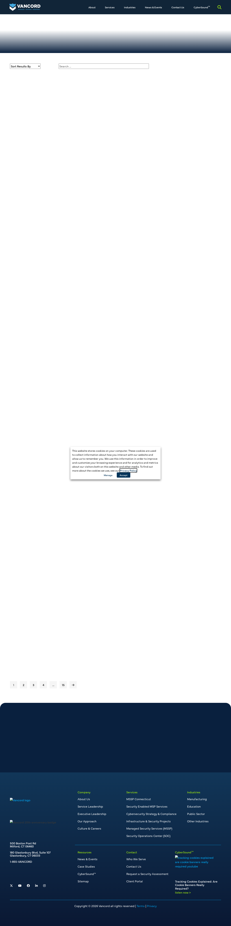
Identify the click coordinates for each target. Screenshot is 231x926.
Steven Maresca (185, 130)
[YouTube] (19, 885)
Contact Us (177, 7)
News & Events (153, 7)
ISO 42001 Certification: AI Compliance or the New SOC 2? (102, 324)
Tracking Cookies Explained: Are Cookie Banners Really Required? (103, 78)
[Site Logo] (25, 6)
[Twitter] (11, 885)
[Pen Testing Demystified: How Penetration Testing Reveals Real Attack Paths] (39, 625)
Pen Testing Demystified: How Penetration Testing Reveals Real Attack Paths (103, 627)
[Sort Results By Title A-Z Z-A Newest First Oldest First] (25, 66)
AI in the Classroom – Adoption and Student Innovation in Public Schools (107, 565)
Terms (141, 906)
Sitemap (83, 881)
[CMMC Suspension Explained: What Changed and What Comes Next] (39, 161)
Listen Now (82, 119)
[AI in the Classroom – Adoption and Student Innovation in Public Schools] (39, 566)
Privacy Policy (128, 470)
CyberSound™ (87, 874)
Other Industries (198, 821)
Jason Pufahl (183, 115)
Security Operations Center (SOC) (148, 836)
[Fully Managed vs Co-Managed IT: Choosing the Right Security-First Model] (39, 500)
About (91, 7)
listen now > (183, 892)
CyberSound (202, 7)
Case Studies (86, 866)
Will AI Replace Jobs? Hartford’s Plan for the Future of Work (107, 264)
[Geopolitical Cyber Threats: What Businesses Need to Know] (39, 441)
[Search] (219, 7)
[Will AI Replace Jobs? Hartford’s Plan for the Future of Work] (39, 264)
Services (110, 7)
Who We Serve (136, 859)
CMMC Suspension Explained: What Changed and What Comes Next (106, 140)
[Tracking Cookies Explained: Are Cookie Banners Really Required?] (39, 99)
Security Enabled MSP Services (146, 806)
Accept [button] (123, 474)
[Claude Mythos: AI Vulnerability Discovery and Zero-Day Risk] (39, 382)
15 (63, 685)
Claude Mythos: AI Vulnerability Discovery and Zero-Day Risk (102, 383)
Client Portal (134, 881)
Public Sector (196, 814)
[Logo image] (20, 799)
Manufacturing (197, 799)
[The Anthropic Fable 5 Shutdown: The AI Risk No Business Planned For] (39, 223)
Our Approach (87, 821)
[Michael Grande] (166, 147)
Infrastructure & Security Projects (148, 821)
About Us (84, 799)
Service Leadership (90, 806)
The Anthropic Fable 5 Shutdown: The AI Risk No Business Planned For (108, 202)
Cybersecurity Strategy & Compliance (151, 814)
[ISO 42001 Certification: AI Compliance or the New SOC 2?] (39, 323)
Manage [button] (108, 474)
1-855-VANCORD (21, 861)
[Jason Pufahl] (166, 119)
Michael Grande (185, 143)
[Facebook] (28, 885)
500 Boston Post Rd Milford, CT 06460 (23, 844)
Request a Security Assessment (147, 874)
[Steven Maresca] (166, 133)
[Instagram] (44, 885)
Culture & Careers (89, 828)
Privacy (152, 906)
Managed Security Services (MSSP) (149, 828)
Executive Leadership (92, 814)
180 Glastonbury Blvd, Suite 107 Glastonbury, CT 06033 (30, 854)
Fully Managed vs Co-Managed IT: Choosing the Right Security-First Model (104, 504)
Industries (130, 7)
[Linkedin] (36, 885)
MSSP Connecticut (138, 799)
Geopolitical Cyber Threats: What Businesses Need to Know (103, 442)
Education (194, 806)
